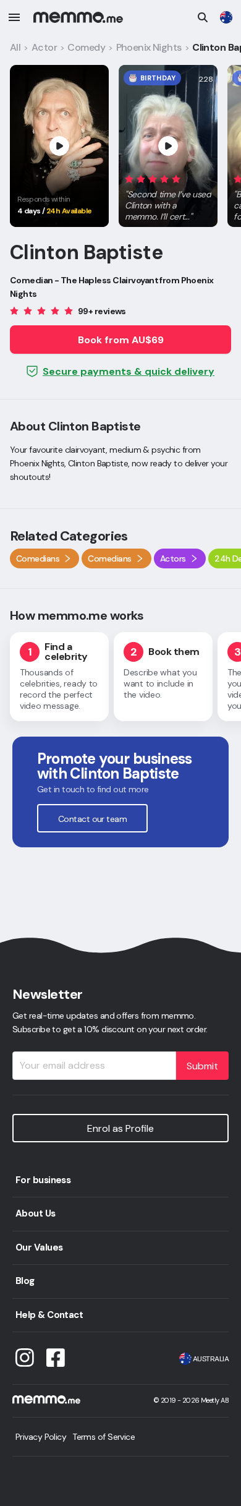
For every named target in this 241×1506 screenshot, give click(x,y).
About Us (35, 1213)
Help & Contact (49, 1315)
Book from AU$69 (121, 339)
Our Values (38, 1247)
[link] (226, 17)
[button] (168, 195)
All (15, 47)
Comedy (86, 47)
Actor (44, 47)
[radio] (129, 178)
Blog (25, 1281)
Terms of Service (103, 1436)
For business (42, 1180)
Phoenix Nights (149, 47)
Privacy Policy (40, 1436)
